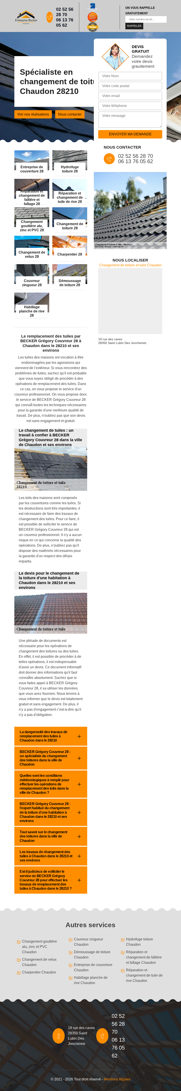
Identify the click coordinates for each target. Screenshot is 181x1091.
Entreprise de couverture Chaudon (93, 967)
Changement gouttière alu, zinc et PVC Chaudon (39, 947)
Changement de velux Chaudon (39, 962)
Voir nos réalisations (33, 114)
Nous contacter (70, 114)
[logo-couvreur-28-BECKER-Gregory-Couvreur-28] (26, 17)
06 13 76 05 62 (64, 22)
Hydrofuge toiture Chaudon (139, 941)
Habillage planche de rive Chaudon (90, 980)
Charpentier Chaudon (39, 972)
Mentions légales (117, 1079)
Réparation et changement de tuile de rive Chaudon (144, 975)
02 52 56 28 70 (64, 12)
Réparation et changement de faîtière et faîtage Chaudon (144, 957)
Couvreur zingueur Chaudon (88, 941)
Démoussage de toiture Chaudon (92, 954)
